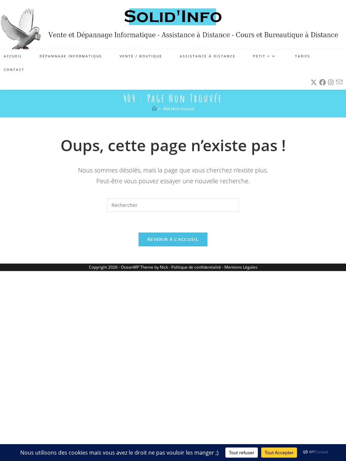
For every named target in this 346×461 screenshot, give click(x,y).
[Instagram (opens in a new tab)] (331, 82)
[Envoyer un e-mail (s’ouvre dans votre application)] (339, 82)
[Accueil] (154, 109)
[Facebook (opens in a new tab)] (322, 82)
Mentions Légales (240, 267)
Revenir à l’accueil (173, 239)
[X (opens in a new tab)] (314, 82)
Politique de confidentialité (196, 267)
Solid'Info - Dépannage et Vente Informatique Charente (173, 24)
